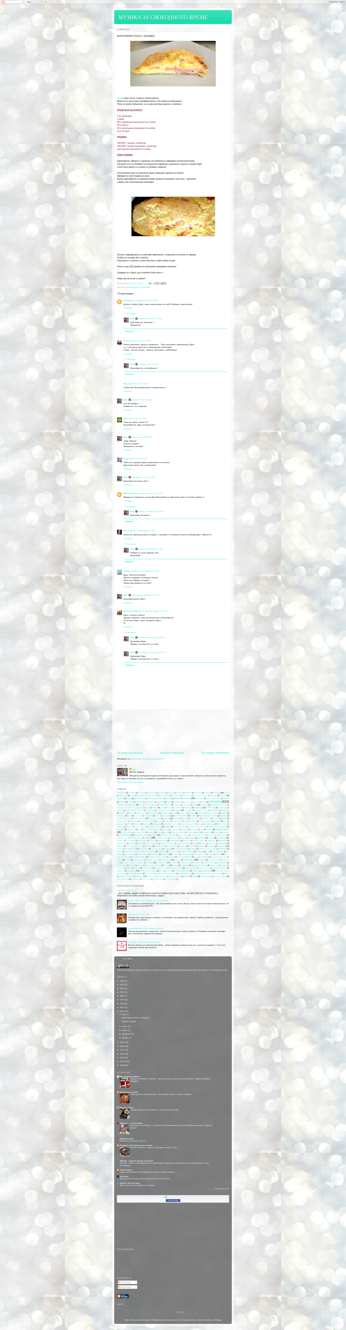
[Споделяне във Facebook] (162, 283)
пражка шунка (199, 840)
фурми (140, 865)
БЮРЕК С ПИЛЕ (129, 1021)
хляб (166, 865)
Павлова (190, 832)
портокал (162, 841)
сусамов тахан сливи (157, 857)
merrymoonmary (189, 1320)
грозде (196, 802)
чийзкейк (131, 871)
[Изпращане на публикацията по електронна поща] (150, 283)
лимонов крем (190, 821)
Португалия (175, 841)
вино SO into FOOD (214, 798)
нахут (209, 829)
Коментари (125, 1287)
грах (169, 802)
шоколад (206, 870)
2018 (122, 1004)
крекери (223, 816)
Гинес (130, 802)
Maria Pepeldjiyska (132, 611)
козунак (166, 816)
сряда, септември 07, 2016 (151, 511)
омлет (151, 832)
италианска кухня (164, 810)
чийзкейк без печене (148, 871)
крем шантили (154, 818)
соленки (199, 851)
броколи (120, 798)
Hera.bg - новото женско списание (136, 1161)
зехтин (120, 810)
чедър (136, 868)
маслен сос (222, 824)
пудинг (132, 843)
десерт (215, 801)
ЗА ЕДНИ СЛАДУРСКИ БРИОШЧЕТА (144, 942)
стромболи (186, 854)
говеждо (139, 802)
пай (198, 832)
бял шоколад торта (156, 798)
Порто (152, 840)
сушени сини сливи (219, 857)
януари (125, 1038)
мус (139, 829)
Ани (125, 531)
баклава (198, 793)
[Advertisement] (173, 730)
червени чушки (175, 868)
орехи (159, 832)
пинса (183, 838)
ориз (166, 832)
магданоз (120, 824)
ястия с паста (220, 876)
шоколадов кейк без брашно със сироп (160, 873)
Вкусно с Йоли (127, 1108)
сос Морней (130, 854)
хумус (175, 865)
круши (166, 818)
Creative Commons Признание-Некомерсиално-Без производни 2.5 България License (189, 970)
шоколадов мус (184, 873)
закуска (198, 807)
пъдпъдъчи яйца (183, 843)
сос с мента (143, 854)
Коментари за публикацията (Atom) (147, 759)
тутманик (221, 863)
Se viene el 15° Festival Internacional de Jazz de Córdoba (144, 1179)
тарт (119, 860)
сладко (193, 849)
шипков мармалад (182, 871)
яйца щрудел (206, 876)
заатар (188, 808)
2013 (122, 1050)
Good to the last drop (130, 1183)
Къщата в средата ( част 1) (133, 1141)
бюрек (129, 798)
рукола (183, 846)
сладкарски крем (181, 849)
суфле (171, 857)
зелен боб (211, 808)
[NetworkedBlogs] (173, 1197)
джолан (176, 805)
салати (211, 846)
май (124, 1014)
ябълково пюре (175, 876)
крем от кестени (124, 818)
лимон (167, 821)
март (125, 1030)
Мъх (126, 418)
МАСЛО (129, 827)
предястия (121, 843)
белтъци (123, 795)
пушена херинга (167, 843)
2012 (122, 1054)
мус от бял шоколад (152, 829)
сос (207, 851)
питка (191, 838)
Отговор (128, 308)
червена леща (160, 868)
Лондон (217, 821)
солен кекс (173, 851)
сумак (210, 854)
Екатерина (128, 300)
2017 (122, 1007)
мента (167, 827)
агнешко (141, 793)
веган (168, 798)
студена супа (199, 854)
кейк (174, 813)
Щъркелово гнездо (129, 1092)
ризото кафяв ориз (134, 846)
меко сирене (141, 827)
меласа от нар (155, 827)
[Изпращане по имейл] (154, 283)
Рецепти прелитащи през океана (136, 1145)
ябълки (139, 876)
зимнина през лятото (134, 810)
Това (119, 98)
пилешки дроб (161, 838)
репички (212, 843)
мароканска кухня (188, 824)
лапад (224, 818)
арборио (161, 793)
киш (129, 816)
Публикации (126, 1282)
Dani (132, 318)
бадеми (188, 793)
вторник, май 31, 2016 (138, 384)
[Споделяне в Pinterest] (165, 283)
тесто (202, 860)
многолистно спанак (197, 827)
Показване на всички (222, 1188)
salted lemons (126, 1170)
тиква (149, 862)
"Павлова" (121, 793)
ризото (120, 846)
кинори (201, 813)
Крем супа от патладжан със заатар (137, 1185)
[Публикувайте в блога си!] (157, 283)
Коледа (193, 816)
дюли (155, 808)
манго (146, 824)
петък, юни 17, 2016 (137, 418)
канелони (188, 810)
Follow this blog (173, 1200)
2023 (122, 984)
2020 (122, 996)
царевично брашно (199, 865)
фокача (132, 865)
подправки (131, 840)
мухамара (175, 829)
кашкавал (165, 813)
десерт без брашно (126, 805)
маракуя (156, 824)
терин (177, 860)
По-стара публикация (215, 752)
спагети (154, 854)
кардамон (214, 810)
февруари (127, 1034)
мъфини (185, 829)
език (162, 807)
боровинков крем (201, 795)
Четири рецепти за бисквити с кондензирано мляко (154, 1110)
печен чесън (183, 835)
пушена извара (152, 843)
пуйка (140, 843)
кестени (183, 813)
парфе (216, 832)
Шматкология (127, 1139)
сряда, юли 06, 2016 (138, 459)
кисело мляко (212, 813)
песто (153, 835)
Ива (125, 384)
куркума (177, 818)
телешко (166, 860)
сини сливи (143, 849)
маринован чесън (170, 824)
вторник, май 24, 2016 (140, 341)
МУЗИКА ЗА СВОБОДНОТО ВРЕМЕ (163, 17)
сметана (162, 851)
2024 (122, 981)
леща (159, 821)
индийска (150, 810)
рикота (149, 846)
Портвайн (142, 840)
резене (203, 843)
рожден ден (160, 846)
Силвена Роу (130, 849)
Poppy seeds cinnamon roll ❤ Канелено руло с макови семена (147, 1172)
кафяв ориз (141, 813)
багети (179, 793)
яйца (195, 876)
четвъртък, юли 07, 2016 (143, 477)
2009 (122, 1065)
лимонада (177, 821)
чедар (128, 868)
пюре (195, 843)
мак (129, 824)
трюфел (197, 862)
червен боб (147, 868)
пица (211, 838)
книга (157, 816)
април (125, 1026)
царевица (185, 865)
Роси (126, 459)
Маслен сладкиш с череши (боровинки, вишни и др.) (153, 1147)
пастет (225, 832)
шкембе (195, 871)
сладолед (223, 849)
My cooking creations (130, 1076)
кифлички (121, 816)
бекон (226, 793)
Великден (199, 798)
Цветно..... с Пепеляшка (131, 1123)
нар (201, 829)
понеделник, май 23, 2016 (146, 300)
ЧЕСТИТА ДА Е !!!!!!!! (127, 891)
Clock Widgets (127, 958)
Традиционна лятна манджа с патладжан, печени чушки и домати (161, 1094)
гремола (177, 802)
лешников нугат (147, 821)
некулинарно (222, 829)
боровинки (187, 795)
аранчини (151, 793)
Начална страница (172, 752)
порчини (187, 840)
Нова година (127, 832)
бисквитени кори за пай (147, 795)
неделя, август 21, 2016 (151, 493)
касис (131, 813)
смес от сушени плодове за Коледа (140, 851)
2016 (122, 1011)
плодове (221, 838)
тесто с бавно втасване (133, 862)
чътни (169, 871)
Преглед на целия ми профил (130, 782)
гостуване (150, 802)
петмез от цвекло (168, 835)
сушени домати (184, 857)
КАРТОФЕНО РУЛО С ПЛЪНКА (135, 1018)
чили (161, 871)
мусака (165, 829)
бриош (223, 795)
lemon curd (146, 879)
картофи (146, 287)
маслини (120, 827)
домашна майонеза (218, 805)
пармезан (207, 832)
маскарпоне (209, 824)
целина (224, 865)
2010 (122, 1061)
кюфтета (207, 818)
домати (204, 805)
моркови (120, 829)
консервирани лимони (208, 816)
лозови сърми (205, 821)
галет (122, 802)
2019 (122, 1000)
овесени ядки (140, 832)
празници (211, 841)
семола (120, 849)
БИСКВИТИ (164, 795)
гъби (204, 802)
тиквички (161, 862)
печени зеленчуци (198, 835)
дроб (147, 807)
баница (216, 793)
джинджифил (165, 805)
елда (169, 807)
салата (201, 846)
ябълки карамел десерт (156, 876)
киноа (192, 813)
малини (137, 824)
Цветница (214, 865)
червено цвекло (219, 868)
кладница (138, 816)
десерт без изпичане (148, 805)
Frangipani (135, 879)
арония (170, 793)
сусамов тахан (138, 857)
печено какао (136, 838)
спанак (165, 854)
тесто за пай (213, 860)
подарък (120, 840)
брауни (214, 795)
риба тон (222, 843)
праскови (222, 841)
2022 (122, 988)
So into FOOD (171, 879)
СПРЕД (176, 854)
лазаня (216, 818)
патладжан (124, 835)
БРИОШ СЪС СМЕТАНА (138, 915)
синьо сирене (156, 849)
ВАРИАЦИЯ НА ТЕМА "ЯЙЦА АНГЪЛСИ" (146, 928)
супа (218, 854)
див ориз (186, 805)
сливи (119, 851)
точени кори (185, 862)
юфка (227, 873)
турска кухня (209, 862)
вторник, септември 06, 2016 (141, 531)
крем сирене (139, 818)
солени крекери (186, 851)
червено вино (191, 868)
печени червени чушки (217, 835)
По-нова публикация (129, 752)
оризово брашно (177, 832)
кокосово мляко (180, 816)
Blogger (218, 1320)
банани (207, 793)
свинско (221, 846)
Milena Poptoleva (131, 493)
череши (120, 871)
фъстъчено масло (153, 865)
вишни (226, 798)
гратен (160, 802)
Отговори (131, 314)
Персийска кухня (141, 835)
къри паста (194, 818)
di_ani (126, 341)
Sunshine (124, 1176)
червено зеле (204, 868)
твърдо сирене (153, 860)
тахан (127, 860)
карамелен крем (201, 810)
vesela (126, 571)
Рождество (172, 846)
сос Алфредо (217, 851)
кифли (223, 813)
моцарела (131, 829)
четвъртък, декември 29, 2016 (144, 571)
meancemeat (158, 879)
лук (225, 821)
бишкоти (175, 795)
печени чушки (122, 838)
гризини (187, 802)
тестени (189, 859)
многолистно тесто (217, 827)
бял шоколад (140, 798)
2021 (122, 992)
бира (132, 795)
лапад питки (122, 821)
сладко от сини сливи (207, 849)
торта (174, 863)
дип (194, 805)
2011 (122, 1058)
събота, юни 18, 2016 (142, 437)
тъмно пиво (121, 865)
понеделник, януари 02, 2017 (155, 611)
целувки (120, 868)
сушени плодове (201, 857)
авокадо (131, 793)
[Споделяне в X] (160, 283)
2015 (122, 1042)
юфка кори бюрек (126, 876)
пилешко (174, 838)
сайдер (192, 846)
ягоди (186, 876)
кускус (185, 818)
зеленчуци (222, 807)
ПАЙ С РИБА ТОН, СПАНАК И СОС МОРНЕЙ (148, 901)
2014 (122, 1046)
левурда (134, 821)
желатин (178, 807)
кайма (177, 810)
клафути (148, 816)
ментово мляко (180, 827)
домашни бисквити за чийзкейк (129, 807)
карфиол (123, 813)
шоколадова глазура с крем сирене (208, 873)
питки (201, 838)
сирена (168, 849)
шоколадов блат (135, 873)
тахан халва (139, 860)
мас (199, 824)
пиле (147, 837)
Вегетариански (134, 287)
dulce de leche (122, 879)
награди (194, 829)
